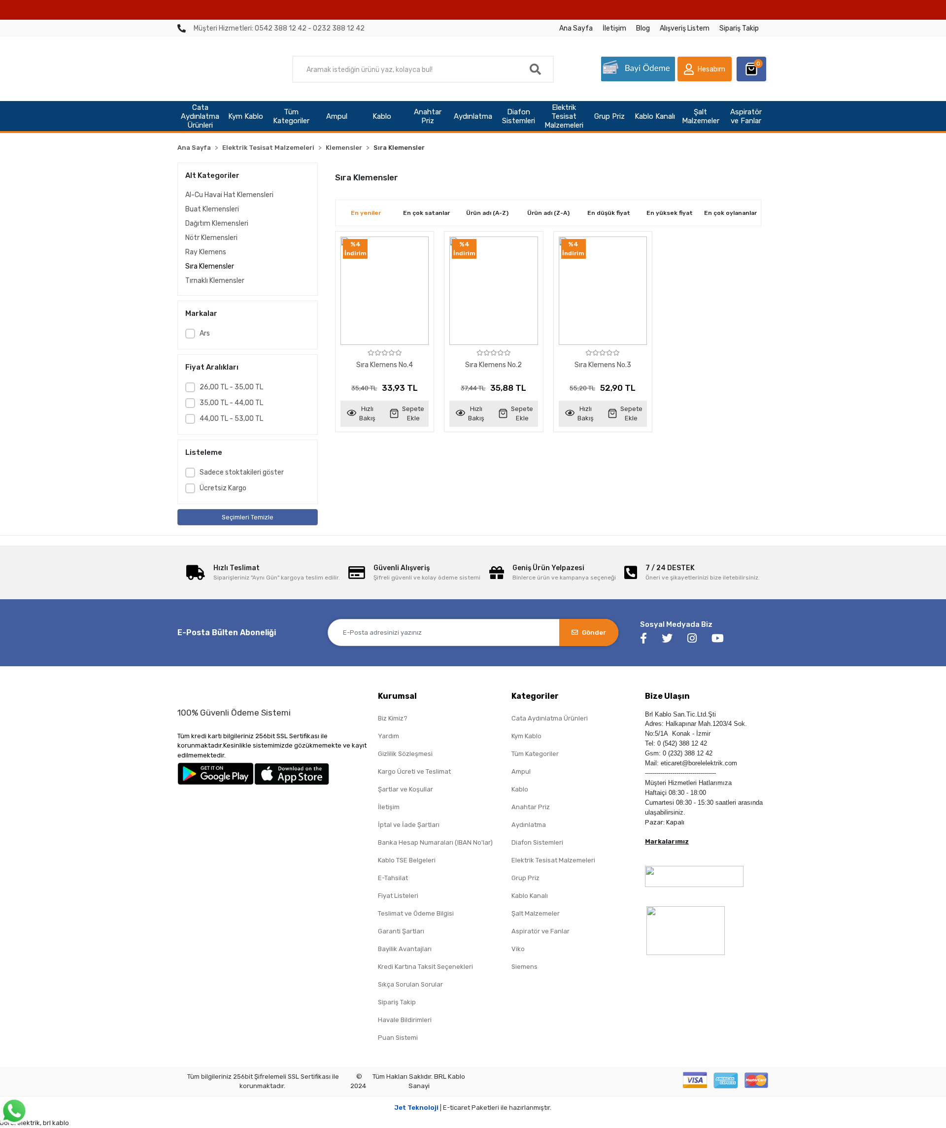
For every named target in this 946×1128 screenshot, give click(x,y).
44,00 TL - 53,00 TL (231, 418)
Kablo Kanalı (529, 895)
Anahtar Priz (530, 807)
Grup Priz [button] (609, 116)
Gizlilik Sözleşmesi (405, 753)
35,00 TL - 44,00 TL (231, 403)
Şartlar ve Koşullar (405, 789)
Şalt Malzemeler (535, 913)
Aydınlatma (528, 824)
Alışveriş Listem (685, 28)
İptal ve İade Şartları (408, 824)
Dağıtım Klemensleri (216, 223)
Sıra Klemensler (209, 266)
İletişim (614, 28)
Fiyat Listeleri (398, 895)
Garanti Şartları (401, 931)
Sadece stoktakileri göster (242, 472)
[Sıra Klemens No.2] (493, 291)
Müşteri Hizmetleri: (279, 28)
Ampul (521, 771)
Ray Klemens (205, 252)
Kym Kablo (526, 736)
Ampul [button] (336, 116)
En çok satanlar (426, 212)
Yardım (388, 736)
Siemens (524, 966)
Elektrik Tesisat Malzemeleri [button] (563, 116)
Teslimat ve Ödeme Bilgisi (416, 913)
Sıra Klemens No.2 (493, 365)
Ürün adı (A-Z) (487, 212)
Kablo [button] (381, 116)
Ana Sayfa (576, 28)
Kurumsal (397, 696)
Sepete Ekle (413, 413)
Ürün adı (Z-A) (548, 212)
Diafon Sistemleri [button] (518, 116)
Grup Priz (525, 878)
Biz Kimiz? (392, 718)
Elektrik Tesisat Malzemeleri (553, 860)
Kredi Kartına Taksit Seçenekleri (425, 966)
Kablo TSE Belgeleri (407, 860)
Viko (518, 949)
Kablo (519, 789)
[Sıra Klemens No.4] (384, 291)
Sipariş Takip (739, 28)
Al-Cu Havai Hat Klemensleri (229, 195)
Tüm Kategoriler (535, 753)
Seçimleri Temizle (247, 517)
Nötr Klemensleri (211, 238)
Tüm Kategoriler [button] (291, 116)
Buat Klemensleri (212, 209)
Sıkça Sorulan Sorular (410, 984)
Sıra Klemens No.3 (602, 365)
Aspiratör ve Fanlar (540, 931)
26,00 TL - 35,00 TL (231, 387)
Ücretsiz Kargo (223, 488)
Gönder (594, 632)
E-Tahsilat (393, 878)
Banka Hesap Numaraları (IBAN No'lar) (435, 842)
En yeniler (366, 212)
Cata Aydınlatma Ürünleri (549, 718)
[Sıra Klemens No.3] (603, 291)
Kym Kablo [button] (245, 116)
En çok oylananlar (730, 212)
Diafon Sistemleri (537, 842)
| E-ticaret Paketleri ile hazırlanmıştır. (473, 1107)
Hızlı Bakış (367, 413)
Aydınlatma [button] (473, 116)
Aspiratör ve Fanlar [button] (746, 116)
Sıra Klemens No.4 (384, 365)
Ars (205, 333)
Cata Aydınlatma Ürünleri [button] (200, 116)
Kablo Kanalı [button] (655, 116)
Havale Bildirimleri (405, 1020)
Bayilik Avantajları (405, 949)
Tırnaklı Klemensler (214, 280)
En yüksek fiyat (669, 212)
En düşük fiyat (608, 212)
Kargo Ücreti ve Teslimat (414, 771)
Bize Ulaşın (667, 696)
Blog (643, 28)
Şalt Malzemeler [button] (700, 116)
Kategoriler (535, 696)
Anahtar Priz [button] (427, 116)
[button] (704, 69)
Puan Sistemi (398, 1037)
